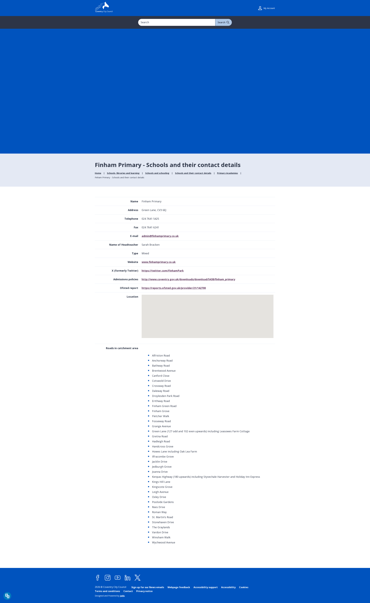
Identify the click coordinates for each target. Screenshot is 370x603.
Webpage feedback (179, 587)
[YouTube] (118, 578)
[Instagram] (108, 578)
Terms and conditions (107, 591)
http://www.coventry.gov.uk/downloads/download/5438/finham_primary (188, 279)
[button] (208, 315)
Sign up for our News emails (147, 587)
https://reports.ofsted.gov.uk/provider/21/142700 (174, 288)
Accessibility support (206, 587)
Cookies (243, 587)
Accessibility (228, 587)
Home (98, 173)
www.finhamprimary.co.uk (159, 262)
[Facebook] (98, 578)
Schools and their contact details (193, 173)
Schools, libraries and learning (123, 173)
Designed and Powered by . (110, 595)
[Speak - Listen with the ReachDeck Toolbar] (7, 596)
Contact (128, 591)
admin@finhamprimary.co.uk (160, 236)
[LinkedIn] (128, 578)
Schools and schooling (157, 173)
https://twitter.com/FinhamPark (163, 270)
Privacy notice (144, 591)
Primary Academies (227, 173)
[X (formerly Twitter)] (138, 578)
